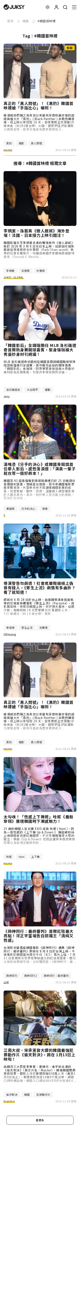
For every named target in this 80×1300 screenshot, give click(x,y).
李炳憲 (10, 270)
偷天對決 (11, 1094)
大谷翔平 (32, 389)
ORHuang (10, 634)
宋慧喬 (25, 270)
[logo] (14, 7)
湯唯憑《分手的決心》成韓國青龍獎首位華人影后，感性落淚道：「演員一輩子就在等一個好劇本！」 (40, 468)
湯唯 (45, 508)
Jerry (7, 396)
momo (8, 150)
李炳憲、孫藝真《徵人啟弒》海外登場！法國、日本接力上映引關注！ (36, 233)
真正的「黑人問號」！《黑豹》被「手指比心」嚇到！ (39, 105)
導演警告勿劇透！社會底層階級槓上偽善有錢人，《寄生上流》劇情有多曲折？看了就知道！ (40, 587)
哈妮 (9, 856)
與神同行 (11, 975)
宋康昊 (43, 627)
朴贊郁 (40, 270)
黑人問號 (36, 143)
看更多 (40, 1120)
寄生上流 (26, 627)
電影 (21, 143)
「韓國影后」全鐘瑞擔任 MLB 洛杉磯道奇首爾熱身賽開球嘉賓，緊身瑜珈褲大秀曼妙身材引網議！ (40, 349)
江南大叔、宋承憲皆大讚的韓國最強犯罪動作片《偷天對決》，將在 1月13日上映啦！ (39, 1054)
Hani (22, 856)
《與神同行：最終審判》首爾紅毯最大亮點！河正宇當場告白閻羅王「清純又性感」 (39, 935)
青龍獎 (10, 508)
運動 (47, 389)
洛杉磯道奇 (13, 389)
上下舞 (35, 856)
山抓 (6, 982)
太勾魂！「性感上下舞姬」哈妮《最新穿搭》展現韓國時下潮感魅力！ (39, 819)
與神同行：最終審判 (56, 975)
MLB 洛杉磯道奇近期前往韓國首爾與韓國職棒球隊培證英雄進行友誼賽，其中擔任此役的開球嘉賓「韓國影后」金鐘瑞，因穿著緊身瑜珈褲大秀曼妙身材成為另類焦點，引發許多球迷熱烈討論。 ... (40, 366)
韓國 (27, 1094)
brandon (9, 1101)
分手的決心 (28, 508)
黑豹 (9, 143)
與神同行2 (30, 975)
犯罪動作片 (43, 1094)
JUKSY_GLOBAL (14, 277)
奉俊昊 (10, 627)
